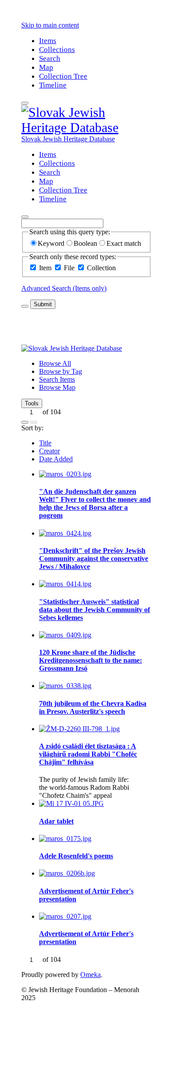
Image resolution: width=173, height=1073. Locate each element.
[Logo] (86, 127)
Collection (101, 268)
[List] (33, 422)
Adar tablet (56, 821)
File (69, 268)
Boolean (85, 243)
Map (46, 67)
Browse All (55, 363)
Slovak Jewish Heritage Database (68, 139)
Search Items (57, 379)
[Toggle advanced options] (24, 306)
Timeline (53, 85)
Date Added (56, 459)
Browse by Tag (60, 371)
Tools (32, 403)
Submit (43, 304)
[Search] (24, 217)
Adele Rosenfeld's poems (76, 856)
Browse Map (57, 387)
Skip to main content (50, 25)
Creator (49, 451)
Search (49, 58)
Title (45, 443)
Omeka (90, 974)
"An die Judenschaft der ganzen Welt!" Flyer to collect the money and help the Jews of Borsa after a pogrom (95, 503)
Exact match (123, 243)
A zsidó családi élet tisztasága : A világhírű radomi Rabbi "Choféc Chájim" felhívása (88, 754)
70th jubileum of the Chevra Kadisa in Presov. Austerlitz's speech (92, 707)
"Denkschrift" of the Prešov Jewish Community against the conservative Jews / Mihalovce (93, 558)
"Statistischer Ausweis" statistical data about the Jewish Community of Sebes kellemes (94, 609)
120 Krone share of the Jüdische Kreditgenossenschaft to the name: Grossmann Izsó (90, 660)
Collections (57, 49)
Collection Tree (63, 76)
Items (47, 40)
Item (45, 268)
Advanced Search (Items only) (63, 288)
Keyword (51, 243)
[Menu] (24, 103)
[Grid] (24, 422)
